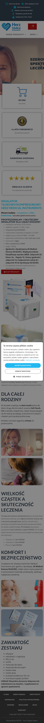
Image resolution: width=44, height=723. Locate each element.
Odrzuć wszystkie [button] (22, 371)
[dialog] (22, 361)
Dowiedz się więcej (32, 360)
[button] (22, 376)
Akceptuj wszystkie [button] (23, 365)
